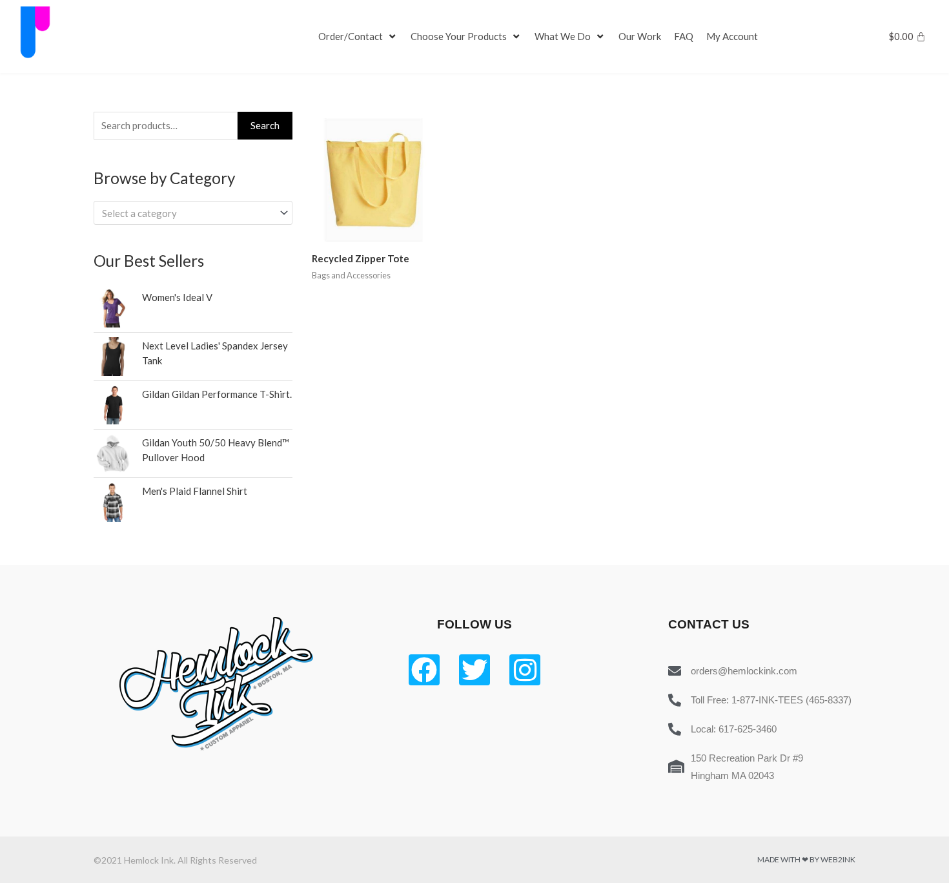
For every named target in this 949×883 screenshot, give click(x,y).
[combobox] (193, 213)
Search (265, 125)
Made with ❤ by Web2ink (806, 859)
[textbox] (187, 213)
